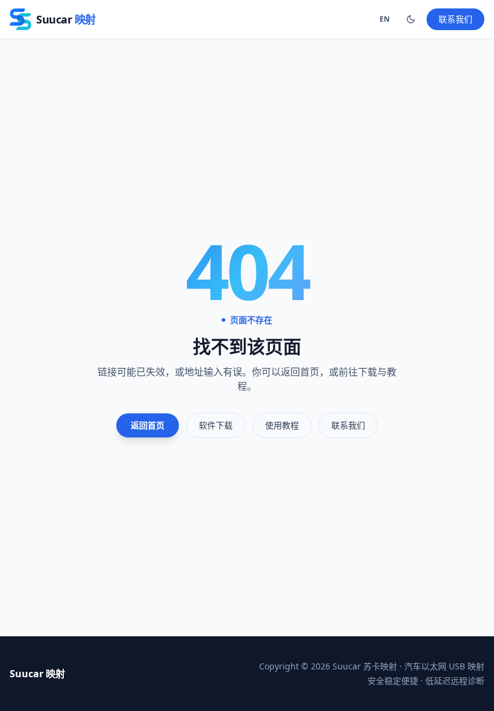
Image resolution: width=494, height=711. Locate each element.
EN (385, 19)
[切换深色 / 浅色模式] (411, 19)
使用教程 (282, 425)
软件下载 (216, 425)
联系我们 (455, 19)
